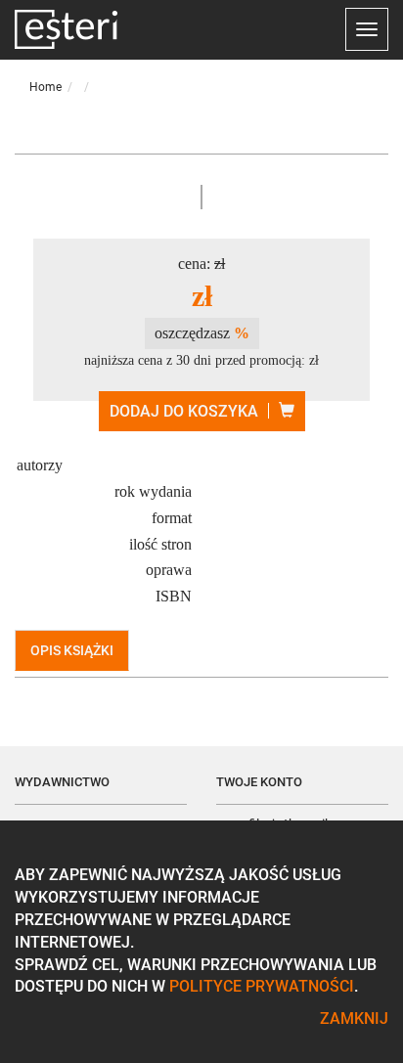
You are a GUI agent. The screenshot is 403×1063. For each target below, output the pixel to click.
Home (45, 87)
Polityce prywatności (261, 986)
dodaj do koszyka (184, 411)
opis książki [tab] (71, 650)
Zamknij (354, 1018)
